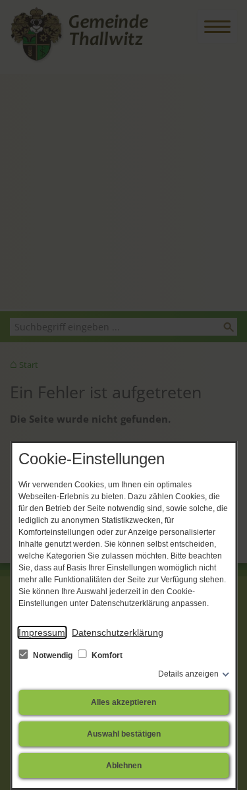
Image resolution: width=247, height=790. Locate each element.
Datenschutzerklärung (117, 632)
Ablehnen (124, 765)
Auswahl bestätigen (124, 734)
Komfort (106, 655)
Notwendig (52, 655)
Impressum (41, 632)
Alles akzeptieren (123, 702)
